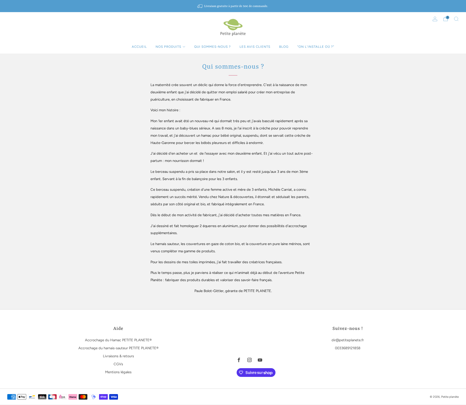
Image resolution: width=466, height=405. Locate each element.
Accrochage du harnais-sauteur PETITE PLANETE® (118, 348)
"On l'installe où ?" (315, 46)
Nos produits (168, 46)
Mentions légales (118, 372)
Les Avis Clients (255, 46)
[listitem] (233, 6)
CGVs (118, 364)
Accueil (139, 46)
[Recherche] (456, 18)
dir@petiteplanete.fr (348, 340)
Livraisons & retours (118, 356)
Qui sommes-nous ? (212, 46)
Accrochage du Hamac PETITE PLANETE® (118, 340)
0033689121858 (347, 348)
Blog (284, 46)
